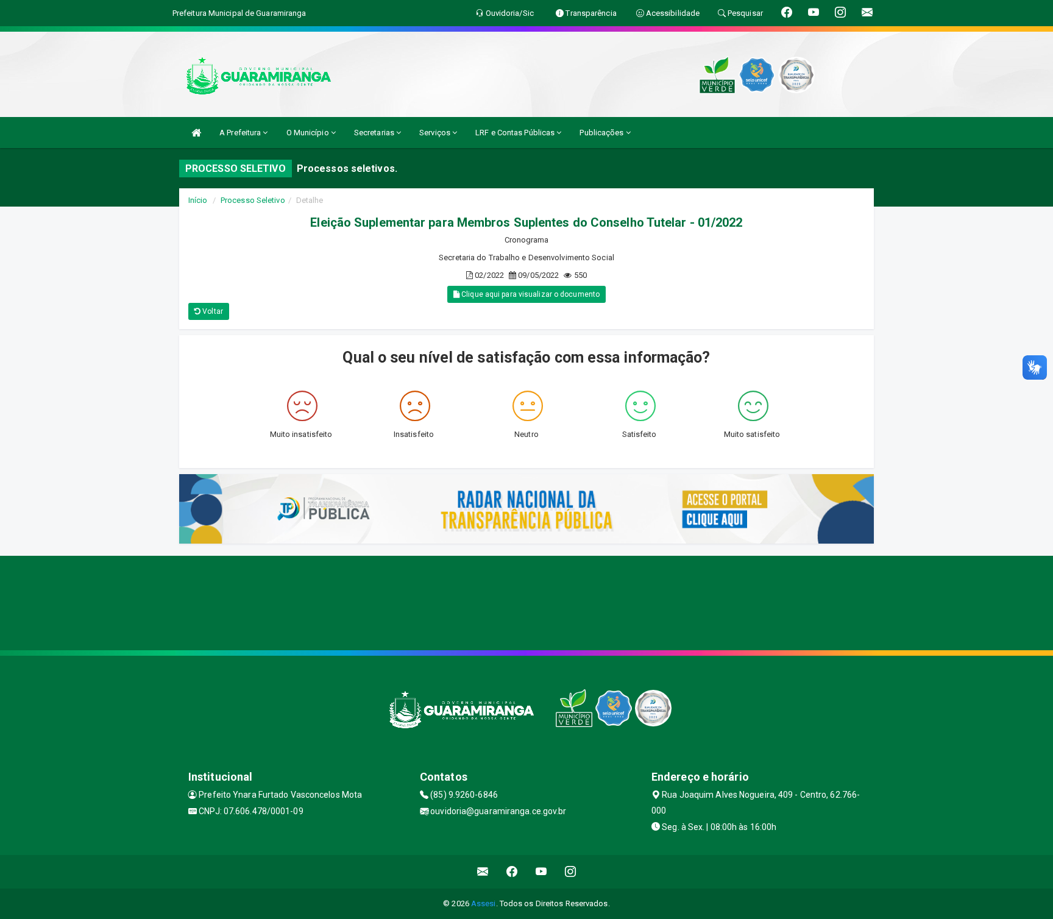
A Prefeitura (241, 132)
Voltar (211, 311)
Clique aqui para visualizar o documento (529, 294)
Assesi (483, 903)
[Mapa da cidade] (526, 601)
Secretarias (375, 132)
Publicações (602, 132)
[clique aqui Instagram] (570, 871)
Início (198, 200)
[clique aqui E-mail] (483, 871)
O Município (308, 132)
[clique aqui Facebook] (512, 871)
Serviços (435, 132)
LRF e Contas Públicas (515, 132)
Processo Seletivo (253, 200)
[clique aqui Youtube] (541, 871)
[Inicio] (196, 132)
